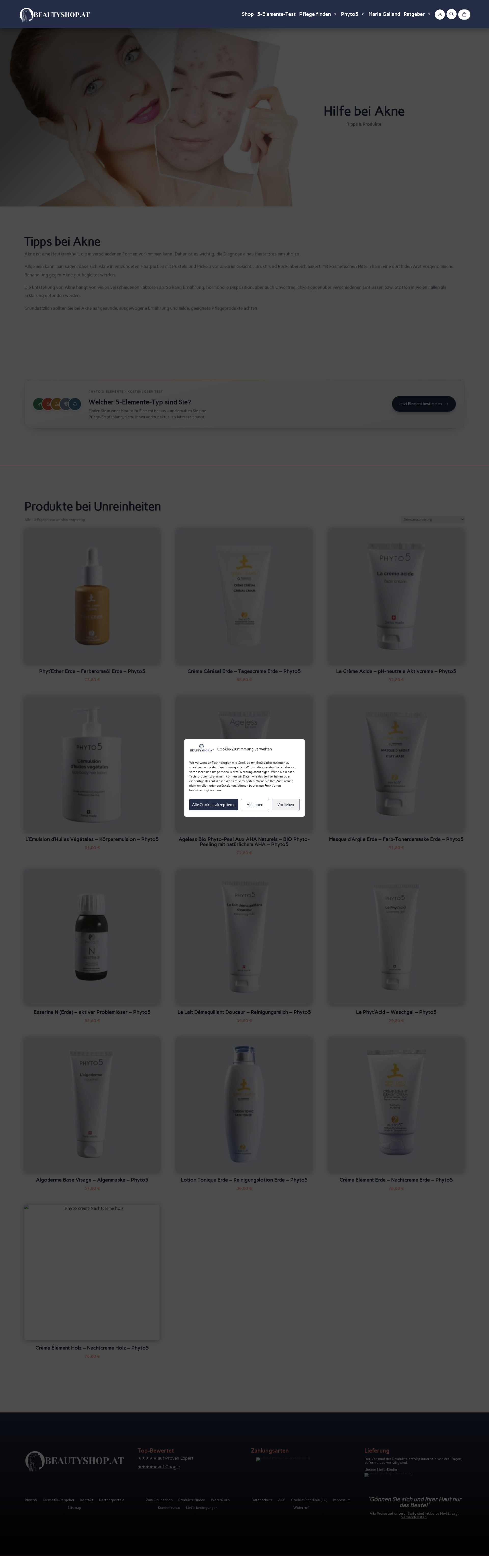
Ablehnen (255, 804)
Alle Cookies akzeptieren (214, 804)
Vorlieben (285, 804)
